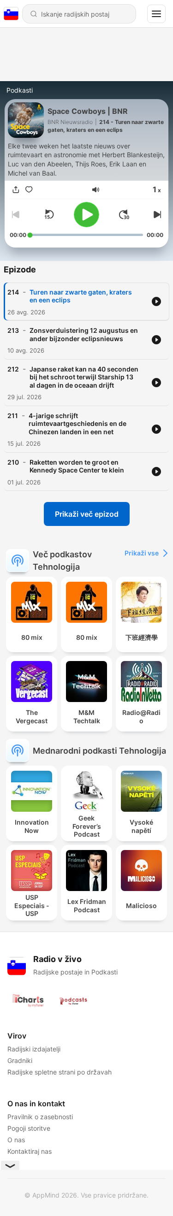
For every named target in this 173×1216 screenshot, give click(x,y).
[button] (95, 189)
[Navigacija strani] (156, 14)
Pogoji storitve (28, 1128)
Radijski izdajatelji (33, 1049)
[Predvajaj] (86, 214)
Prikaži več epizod (87, 514)
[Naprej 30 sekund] (124, 214)
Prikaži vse (142, 553)
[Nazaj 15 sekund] (49, 214)
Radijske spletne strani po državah (59, 1072)
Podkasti (19, 90)
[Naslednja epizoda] (156, 214)
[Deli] (16, 190)
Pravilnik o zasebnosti (40, 1117)
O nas (16, 1140)
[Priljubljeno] (29, 190)
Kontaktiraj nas (29, 1151)
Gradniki (19, 1060)
